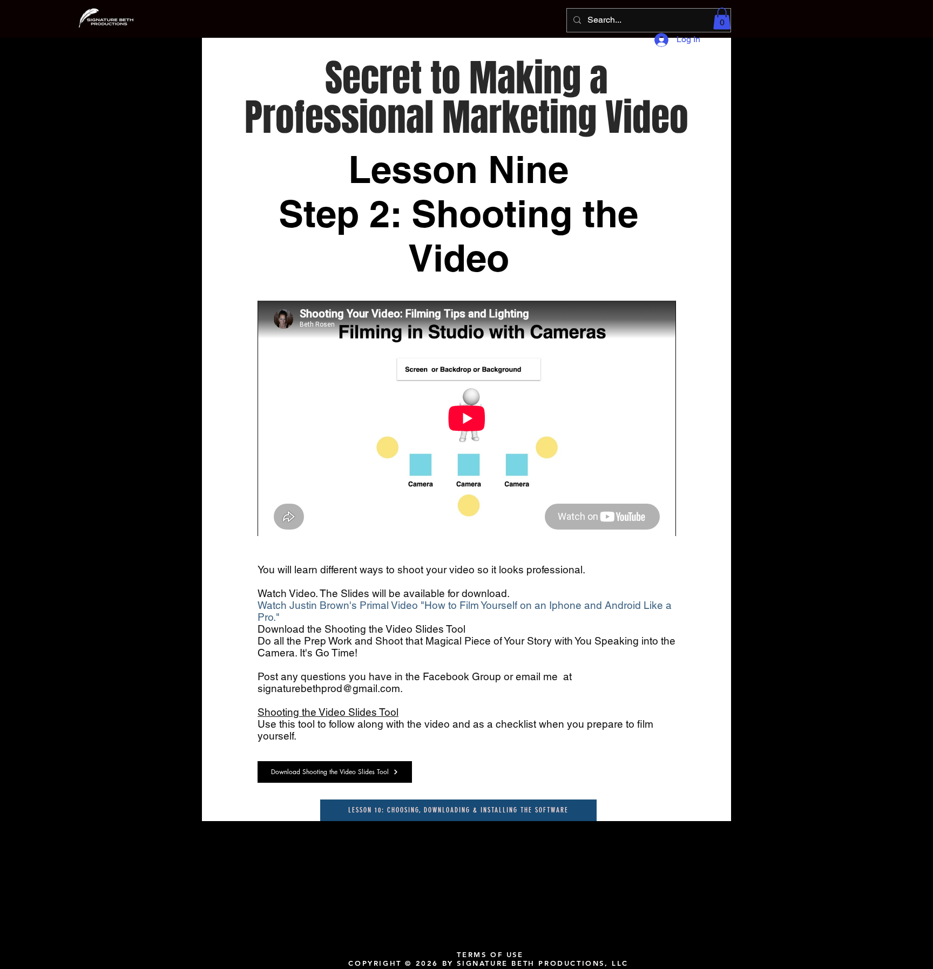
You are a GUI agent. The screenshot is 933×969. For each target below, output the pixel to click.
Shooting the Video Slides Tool (328, 712)
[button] (722, 19)
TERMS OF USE (490, 954)
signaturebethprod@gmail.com (329, 688)
